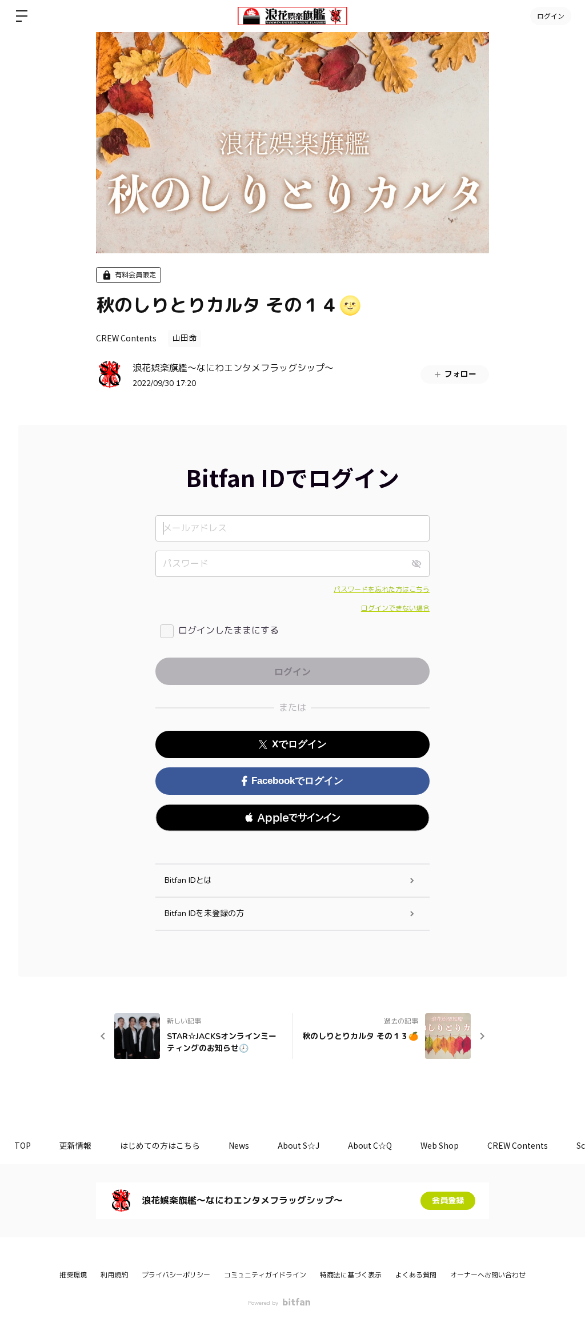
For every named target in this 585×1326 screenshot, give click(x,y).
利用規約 (114, 1275)
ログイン (550, 16)
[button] (292, 817)
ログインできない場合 (395, 608)
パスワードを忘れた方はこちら (382, 589)
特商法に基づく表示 (351, 1275)
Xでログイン (299, 744)
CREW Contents (126, 338)
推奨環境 (73, 1275)
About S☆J (298, 1145)
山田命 (185, 338)
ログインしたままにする (228, 630)
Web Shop (439, 1145)
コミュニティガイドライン (265, 1275)
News (239, 1145)
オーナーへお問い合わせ (488, 1275)
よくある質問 (415, 1275)
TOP (22, 1145)
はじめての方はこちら (160, 1145)
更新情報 (75, 1145)
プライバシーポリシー (176, 1275)
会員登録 (448, 1200)
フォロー (460, 374)
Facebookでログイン (297, 780)
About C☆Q (370, 1145)
